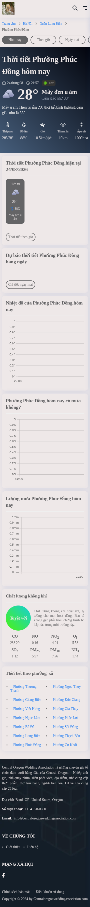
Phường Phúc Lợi (65, 718)
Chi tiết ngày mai (20, 284)
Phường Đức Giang (66, 700)
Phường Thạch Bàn (66, 736)
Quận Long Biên (51, 23)
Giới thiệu (13, 847)
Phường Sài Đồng (65, 727)
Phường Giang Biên (27, 700)
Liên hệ (32, 847)
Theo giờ (43, 40)
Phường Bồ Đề (23, 727)
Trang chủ (9, 23)
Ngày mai (72, 40)
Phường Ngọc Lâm (26, 718)
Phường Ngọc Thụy (67, 687)
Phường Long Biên (26, 736)
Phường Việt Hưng (26, 709)
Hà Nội (27, 23)
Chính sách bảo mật (16, 892)
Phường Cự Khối (65, 745)
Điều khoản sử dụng (50, 892)
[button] (85, 9)
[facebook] (3, 876)
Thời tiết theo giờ (20, 237)
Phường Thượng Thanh (23, 689)
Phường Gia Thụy (65, 709)
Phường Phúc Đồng (27, 745)
